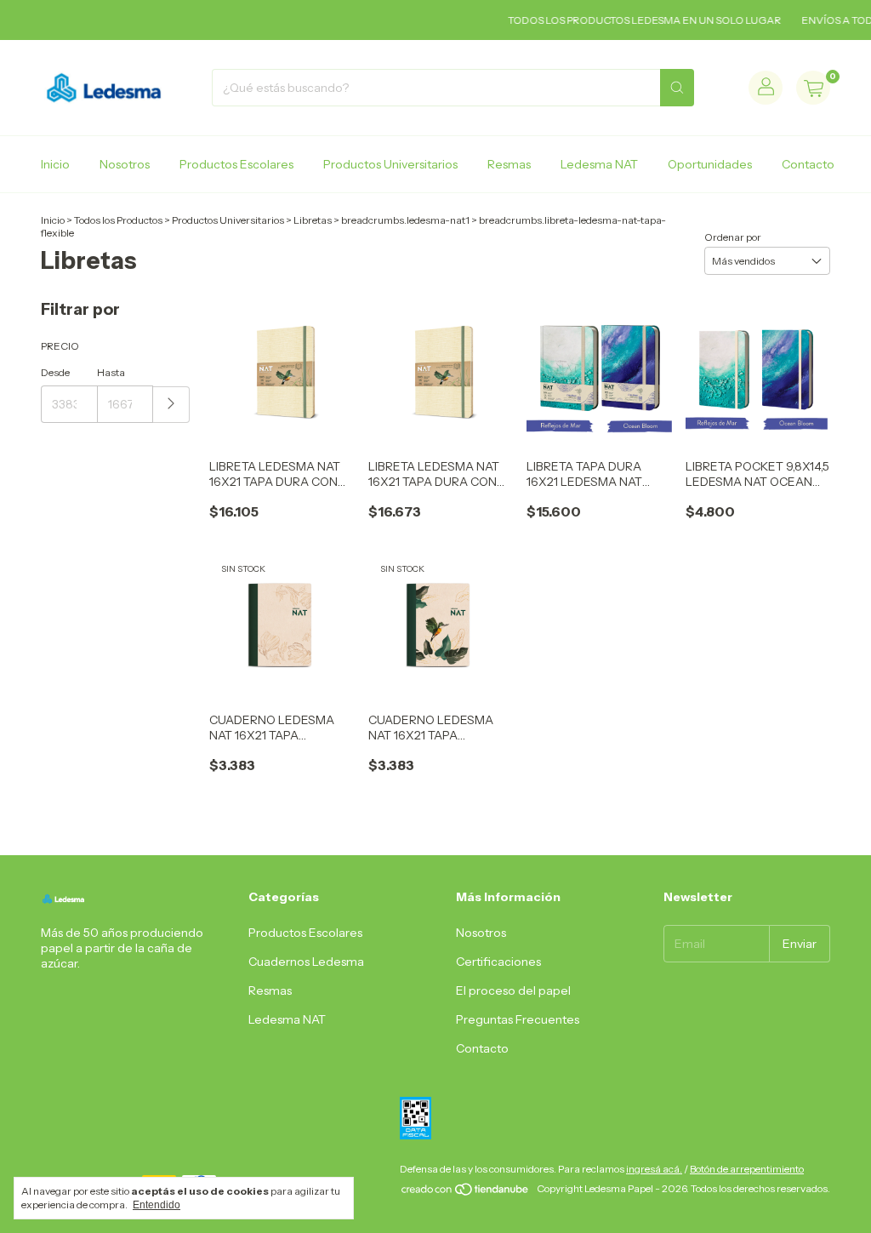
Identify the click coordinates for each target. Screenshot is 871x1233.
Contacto (808, 164)
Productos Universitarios (390, 164)
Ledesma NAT (599, 164)
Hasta (111, 372)
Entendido (156, 1205)
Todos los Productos (118, 220)
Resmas (509, 164)
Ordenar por (732, 237)
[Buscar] (677, 87)
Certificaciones (498, 961)
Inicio (55, 164)
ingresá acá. (654, 1168)
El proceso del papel (513, 990)
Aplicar (171, 404)
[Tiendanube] (466, 1192)
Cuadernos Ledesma (306, 961)
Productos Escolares (236, 164)
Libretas (312, 220)
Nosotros (125, 164)
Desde (55, 372)
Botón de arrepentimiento (747, 1168)
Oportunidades (710, 164)
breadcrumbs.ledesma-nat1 (405, 220)
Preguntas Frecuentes (517, 1019)
